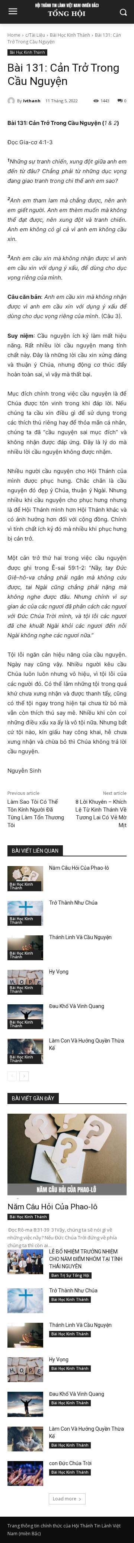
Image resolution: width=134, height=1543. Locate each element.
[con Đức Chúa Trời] (25, 1473)
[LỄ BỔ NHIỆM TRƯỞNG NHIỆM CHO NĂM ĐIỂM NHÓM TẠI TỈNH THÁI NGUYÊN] (25, 1261)
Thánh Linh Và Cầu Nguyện (80, 937)
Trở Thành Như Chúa (73, 903)
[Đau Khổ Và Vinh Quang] (25, 1016)
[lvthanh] (12, 101)
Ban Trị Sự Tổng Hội (70, 1275)
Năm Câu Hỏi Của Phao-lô (79, 868)
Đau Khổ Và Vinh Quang (77, 1006)
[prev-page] (12, 1076)
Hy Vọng (59, 972)
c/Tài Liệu (35, 35)
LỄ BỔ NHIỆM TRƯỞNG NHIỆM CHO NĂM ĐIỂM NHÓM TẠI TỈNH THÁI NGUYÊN (85, 1259)
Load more (64, 1499)
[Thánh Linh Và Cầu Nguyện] (25, 947)
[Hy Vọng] (25, 982)
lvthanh (32, 100)
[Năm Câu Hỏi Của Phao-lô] (25, 878)
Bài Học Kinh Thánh (70, 35)
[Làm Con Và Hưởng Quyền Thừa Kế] (25, 1051)
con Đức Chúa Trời (70, 1463)
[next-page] (24, 1076)
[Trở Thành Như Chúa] (25, 913)
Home (13, 35)
